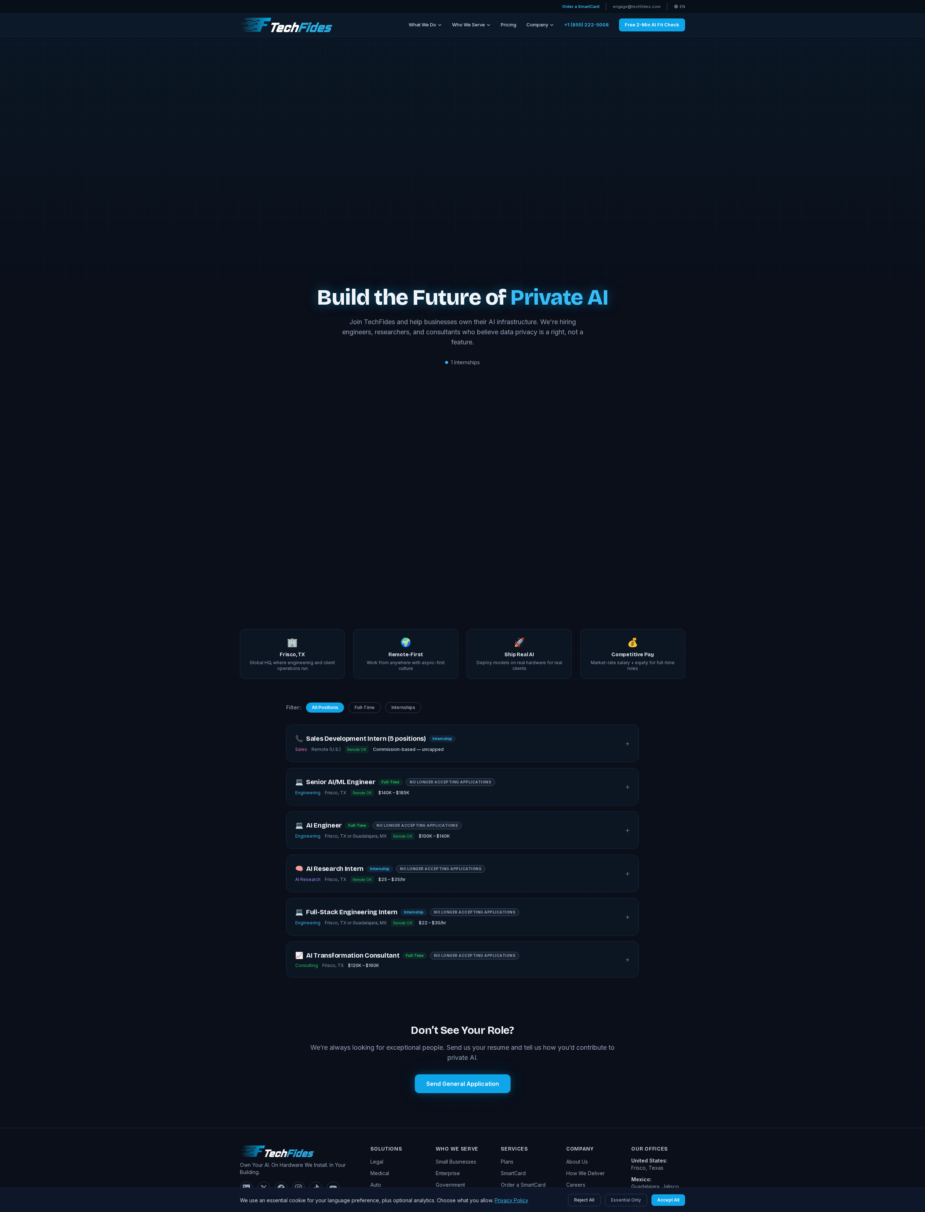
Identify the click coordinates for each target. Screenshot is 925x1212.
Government (450, 1185)
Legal (376, 1162)
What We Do (422, 24)
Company (537, 24)
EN (682, 6)
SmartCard (513, 1173)
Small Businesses (456, 1162)
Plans (507, 1162)
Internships (403, 707)
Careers (575, 1185)
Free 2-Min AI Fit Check (652, 24)
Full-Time (364, 707)
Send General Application (462, 1083)
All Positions (325, 707)
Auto (375, 1185)
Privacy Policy (511, 1200)
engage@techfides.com (637, 6)
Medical (379, 1173)
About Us (577, 1162)
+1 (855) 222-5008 (586, 24)
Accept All (668, 1200)
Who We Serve (468, 24)
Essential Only (626, 1200)
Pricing (508, 24)
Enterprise (448, 1173)
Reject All (584, 1200)
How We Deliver (585, 1173)
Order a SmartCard (580, 6)
